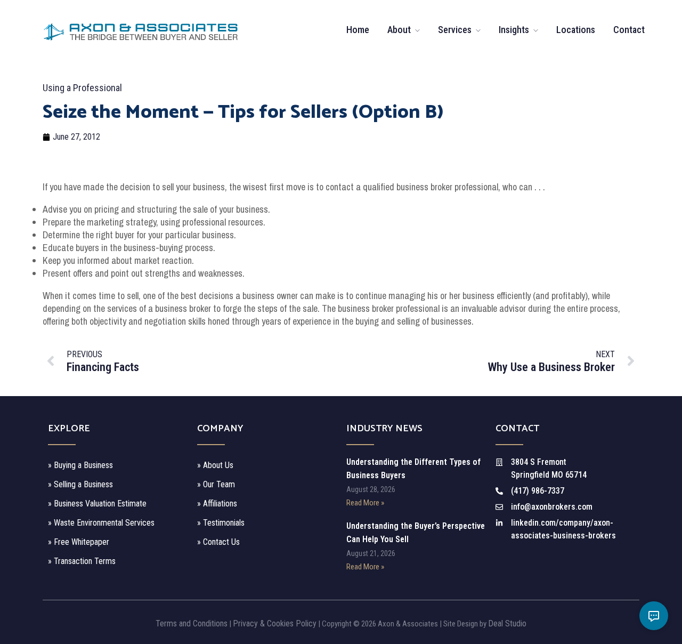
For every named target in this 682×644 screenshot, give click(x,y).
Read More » (365, 503)
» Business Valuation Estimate (97, 503)
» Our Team (216, 484)
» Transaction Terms (82, 561)
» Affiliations (217, 503)
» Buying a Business (80, 465)
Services (455, 29)
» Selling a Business (80, 484)
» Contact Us (218, 542)
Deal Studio (507, 623)
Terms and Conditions (192, 623)
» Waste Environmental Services (101, 523)
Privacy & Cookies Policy (274, 623)
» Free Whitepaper (78, 542)
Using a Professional (82, 87)
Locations (575, 29)
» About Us (215, 465)
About (399, 29)
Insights (514, 29)
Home (357, 29)
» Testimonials (221, 523)
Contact (629, 29)
